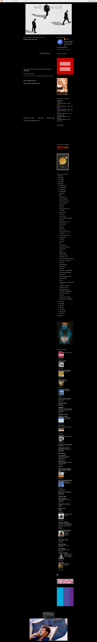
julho (61, 301)
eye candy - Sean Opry (64, 247)
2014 (59, 175)
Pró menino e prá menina (64, 504)
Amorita (60, 351)
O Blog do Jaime (62, 496)
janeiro (61, 313)
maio (61, 305)
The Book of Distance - (62, 113)
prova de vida (61, 493)
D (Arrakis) (59, 101)
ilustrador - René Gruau (64, 235)
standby (60, 509)
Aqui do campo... (62, 379)
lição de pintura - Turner (64, 222)
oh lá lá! (61, 280)
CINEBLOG (61, 407)
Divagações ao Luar (63, 414)
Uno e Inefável (61, 548)
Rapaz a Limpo (61, 508)
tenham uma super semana (65, 272)
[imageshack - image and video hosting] (57, 575)
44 (64, 472)
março (61, 309)
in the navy (61, 214)
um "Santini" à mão (63, 256)
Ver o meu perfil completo (64, 49)
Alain (60, 243)
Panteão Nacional (63, 264)
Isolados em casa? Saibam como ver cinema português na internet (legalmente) (65, 410)
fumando (61, 225)
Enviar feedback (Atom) (34, 120)
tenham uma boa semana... (65, 297)
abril (61, 307)
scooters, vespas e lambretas (65, 218)
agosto (61, 193)
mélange (48, 7)
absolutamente (62, 249)
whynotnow (59, 118)
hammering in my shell (63, 447)
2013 (59, 177)
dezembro (62, 185)
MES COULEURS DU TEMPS (65, 480)
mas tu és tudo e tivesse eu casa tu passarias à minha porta (64, 470)
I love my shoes (62, 455)
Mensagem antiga (51, 118)
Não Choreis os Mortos (64, 293)
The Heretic (61, 512)
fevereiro (62, 311)
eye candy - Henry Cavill (64, 260)
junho (61, 303)
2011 (59, 181)
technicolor (61, 206)
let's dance (61, 262)
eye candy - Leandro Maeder (65, 270)
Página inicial (40, 118)
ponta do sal (62, 274)
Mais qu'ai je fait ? (68, 436)
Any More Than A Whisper (64, 370)
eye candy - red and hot (64, 285)
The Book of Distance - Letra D (63, 103)
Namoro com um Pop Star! (64, 492)
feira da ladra (62, 266)
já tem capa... (62, 241)
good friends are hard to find (65, 444)
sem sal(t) (61, 227)
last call (60, 466)
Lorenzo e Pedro (67, 427)
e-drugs (61, 251)
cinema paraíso (62, 197)
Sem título (61, 204)
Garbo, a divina (62, 212)
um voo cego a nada (63, 539)
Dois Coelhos (61, 425)
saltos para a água (63, 254)
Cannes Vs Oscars (68, 352)
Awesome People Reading (64, 398)
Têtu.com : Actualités (63, 522)
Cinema (66, 381)
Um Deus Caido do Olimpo (64, 530)
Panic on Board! (62, 498)
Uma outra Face (62, 544)
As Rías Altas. (67, 390)
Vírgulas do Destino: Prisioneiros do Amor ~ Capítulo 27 (68, 555)
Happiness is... (67, 371)
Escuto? (60, 505)
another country (62, 360)
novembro (62, 187)
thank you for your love (64, 201)
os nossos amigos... (63, 202)
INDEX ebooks (61, 461)
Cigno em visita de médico (63, 549)
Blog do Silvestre (62, 403)
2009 (59, 315)
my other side (61, 490)
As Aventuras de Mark (63, 389)
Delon (60, 195)
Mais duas (60, 404)
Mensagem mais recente (28, 118)
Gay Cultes (61, 435)
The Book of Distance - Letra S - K (64, 109)
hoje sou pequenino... (64, 199)
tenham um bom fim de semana (66, 258)
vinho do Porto (62, 229)
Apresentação (60, 100)
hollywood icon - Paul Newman (66, 299)
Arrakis (67, 39)
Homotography (61, 453)
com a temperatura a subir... (65, 276)
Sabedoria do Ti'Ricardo (63, 545)
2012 (59, 179)
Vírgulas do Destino (63, 553)
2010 (59, 183)
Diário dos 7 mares (62, 416)
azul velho (60, 541)
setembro (62, 191)
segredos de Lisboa (63, 287)
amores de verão (63, 278)
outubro (61, 189)
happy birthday (62, 252)
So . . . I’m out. (61, 400)
